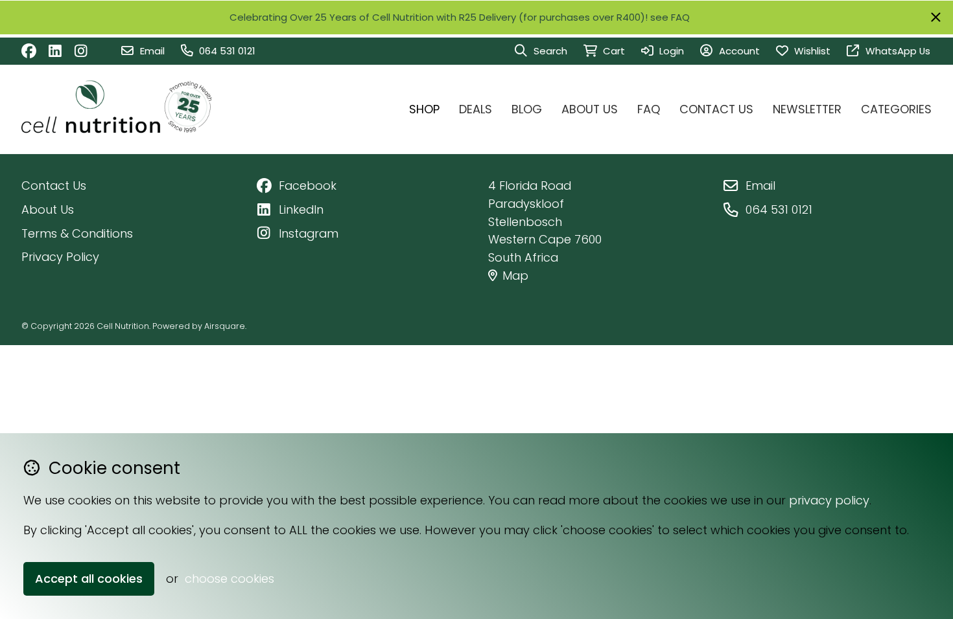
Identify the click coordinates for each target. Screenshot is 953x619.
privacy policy (829, 500)
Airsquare (224, 326)
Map (515, 275)
